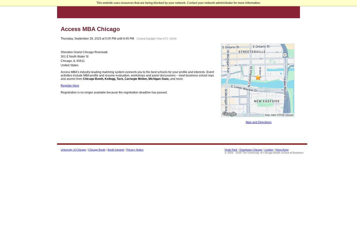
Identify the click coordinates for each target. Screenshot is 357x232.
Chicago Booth (96, 149)
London (268, 149)
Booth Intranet (116, 149)
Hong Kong (282, 149)
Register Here (70, 85)
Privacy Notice (135, 149)
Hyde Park (231, 149)
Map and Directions (259, 122)
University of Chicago (73, 149)
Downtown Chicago (250, 149)
